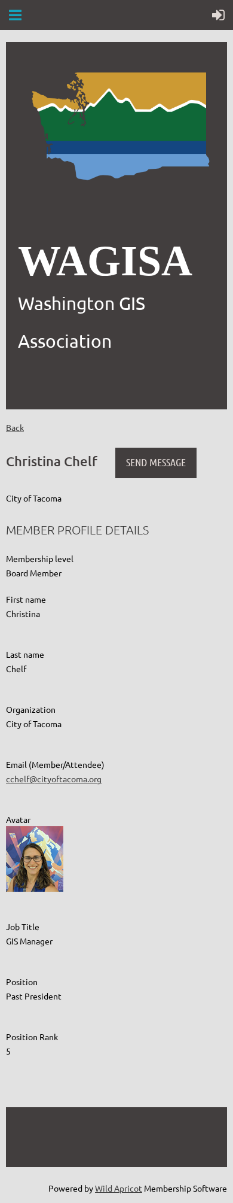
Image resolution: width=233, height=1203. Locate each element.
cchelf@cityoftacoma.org (54, 778)
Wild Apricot (118, 1188)
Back (15, 427)
